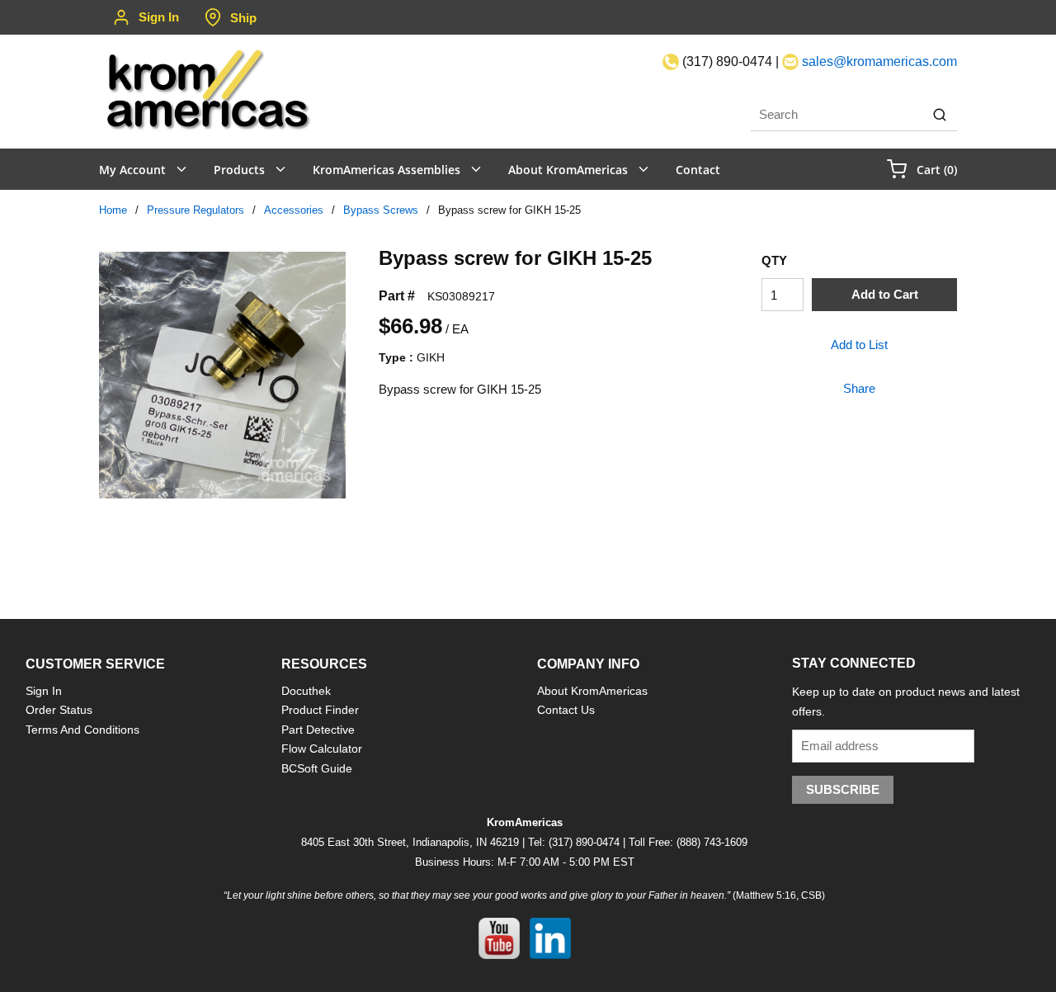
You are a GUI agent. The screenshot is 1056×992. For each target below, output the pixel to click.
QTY (774, 260)
